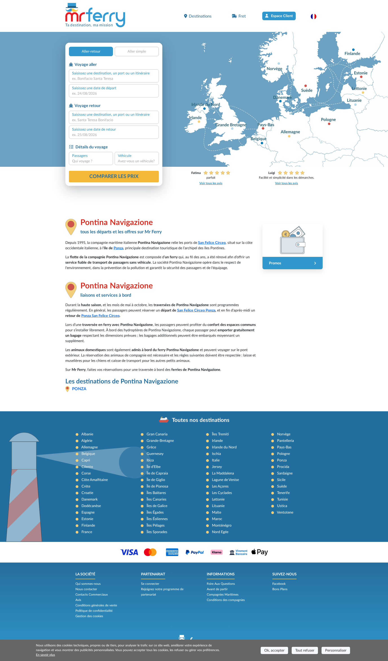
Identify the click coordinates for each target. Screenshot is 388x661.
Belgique (88, 454)
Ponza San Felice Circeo (100, 316)
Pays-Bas (284, 447)
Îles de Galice (157, 506)
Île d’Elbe (154, 467)
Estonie (87, 519)
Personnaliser (335, 650)
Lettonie (218, 499)
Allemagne (89, 447)
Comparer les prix (114, 176)
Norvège (283, 434)
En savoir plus (45, 655)
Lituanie (218, 506)
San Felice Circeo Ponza (196, 310)
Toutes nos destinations (200, 420)
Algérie (86, 441)
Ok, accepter (274, 650)
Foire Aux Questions (221, 583)
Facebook (279, 583)
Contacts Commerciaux (91, 594)
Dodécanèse (91, 506)
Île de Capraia (157, 473)
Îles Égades (155, 512)
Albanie (87, 434)
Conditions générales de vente (96, 605)
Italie (216, 460)
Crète (86, 486)
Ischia (216, 454)
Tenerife (283, 493)
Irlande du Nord (224, 447)
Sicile (281, 480)
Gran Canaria (157, 434)
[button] (316, 16)
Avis (78, 600)
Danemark (90, 499)
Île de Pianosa (157, 486)
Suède (282, 486)
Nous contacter (86, 589)
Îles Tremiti (220, 434)
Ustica (282, 506)
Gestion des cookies (89, 616)
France (87, 532)
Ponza (118, 248)
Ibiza (150, 460)
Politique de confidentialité (93, 610)
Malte (216, 512)
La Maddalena (223, 473)
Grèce (151, 447)
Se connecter (150, 583)
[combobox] (114, 78)
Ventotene (285, 512)
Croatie (87, 493)
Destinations (200, 16)
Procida (283, 467)
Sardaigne (285, 473)
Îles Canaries (156, 499)
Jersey (217, 467)
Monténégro (221, 525)
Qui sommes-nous (88, 583)
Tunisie (282, 499)
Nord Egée (220, 532)
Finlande (88, 525)
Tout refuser (304, 650)
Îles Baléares (156, 493)
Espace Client (281, 16)
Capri (86, 460)
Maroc (217, 519)
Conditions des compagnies (226, 600)
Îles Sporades (157, 532)
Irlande (217, 441)
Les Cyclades (222, 493)
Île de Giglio (156, 480)
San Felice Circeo (212, 243)
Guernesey (155, 454)
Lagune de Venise (225, 480)
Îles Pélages (156, 525)
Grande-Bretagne (160, 441)
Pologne (283, 454)
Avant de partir (217, 589)
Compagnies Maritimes (222, 594)
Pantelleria (285, 441)
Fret (242, 16)
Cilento (87, 467)
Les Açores (220, 486)
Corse (86, 473)
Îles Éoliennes (157, 519)
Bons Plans (279, 589)
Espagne (88, 512)
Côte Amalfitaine (95, 480)
